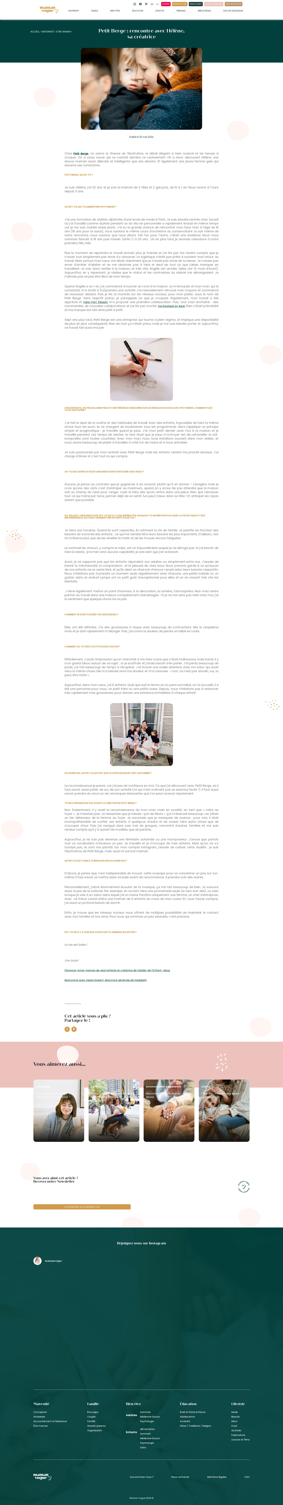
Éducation (137, 11)
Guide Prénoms (213, 4)
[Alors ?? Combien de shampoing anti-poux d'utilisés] (141, 1285)
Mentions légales (216, 1477)
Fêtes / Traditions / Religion (195, 1425)
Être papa (92, 1412)
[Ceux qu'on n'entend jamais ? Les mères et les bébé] (141, 1340)
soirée (166, 4)
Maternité (73, 11)
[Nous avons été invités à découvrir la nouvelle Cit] (69, 1285)
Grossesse (39, 1416)
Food (234, 1425)
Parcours (196, 4)
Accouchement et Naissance (50, 1421)
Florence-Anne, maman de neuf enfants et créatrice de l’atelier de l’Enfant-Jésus (117, 970)
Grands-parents (96, 1425)
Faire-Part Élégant (95, 302)
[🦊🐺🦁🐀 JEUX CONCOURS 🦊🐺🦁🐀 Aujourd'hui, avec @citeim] (214, 1340)
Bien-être (115, 11)
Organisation (94, 1430)
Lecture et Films (240, 1439)
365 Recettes (233, 4)
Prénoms (181, 11)
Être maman (40, 1425)
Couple (91, 1416)
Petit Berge (80, 153)
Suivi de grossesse (233, 11)
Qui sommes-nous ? (141, 1477)
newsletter (180, 4)
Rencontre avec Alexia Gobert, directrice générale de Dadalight (106, 980)
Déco (234, 1421)
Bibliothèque (204, 11)
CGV (247, 1477)
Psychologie (147, 1421)
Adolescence (187, 1416)
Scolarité (185, 1421)
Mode (234, 1412)
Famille (94, 11)
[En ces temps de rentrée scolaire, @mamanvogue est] (69, 1340)
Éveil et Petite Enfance (193, 1412)
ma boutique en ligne (171, 306)
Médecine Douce (150, 1416)
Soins (143, 1447)
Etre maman (63, 31)
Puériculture (238, 1435)
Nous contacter (180, 1477)
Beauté (235, 1416)
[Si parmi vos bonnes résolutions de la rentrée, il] (214, 1285)
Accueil (35, 31)
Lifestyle (159, 11)
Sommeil (145, 1412)
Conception (40, 1412)
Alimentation (147, 1429)
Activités (236, 1430)
